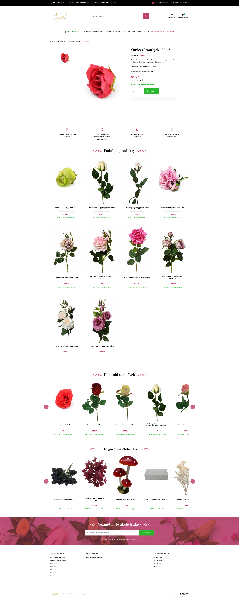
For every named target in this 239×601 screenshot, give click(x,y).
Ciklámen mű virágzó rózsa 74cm (137, 277)
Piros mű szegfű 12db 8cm (64, 425)
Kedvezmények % (157, 31)
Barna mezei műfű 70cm (186, 499)
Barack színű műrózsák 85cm (66, 346)
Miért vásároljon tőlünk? (57, 558)
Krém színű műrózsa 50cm (125, 425)
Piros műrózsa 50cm (95, 425)
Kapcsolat (53, 564)
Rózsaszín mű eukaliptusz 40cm (94, 499)
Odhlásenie (134, 539)
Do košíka (152, 91)
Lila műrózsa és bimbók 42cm (66, 277)
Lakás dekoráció (119, 31)
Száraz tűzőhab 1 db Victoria (156, 499)
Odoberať (147, 532)
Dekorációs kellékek (134, 31)
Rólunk (52, 570)
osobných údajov (125, 539)
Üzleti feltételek (55, 573)
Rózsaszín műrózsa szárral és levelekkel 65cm (137, 208)
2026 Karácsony (73, 31)
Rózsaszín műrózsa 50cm (187, 425)
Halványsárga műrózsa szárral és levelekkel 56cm (102, 208)
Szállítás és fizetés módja (58, 561)
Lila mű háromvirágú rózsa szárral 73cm (172, 277)
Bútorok (146, 31)
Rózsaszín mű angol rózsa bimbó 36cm (173, 208)
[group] (65, 409)
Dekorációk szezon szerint (92, 31)
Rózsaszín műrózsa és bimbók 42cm (101, 277)
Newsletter (53, 576)
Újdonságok (170, 31)
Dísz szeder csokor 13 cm (63, 499)
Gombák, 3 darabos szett (125, 499)
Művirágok (107, 31)
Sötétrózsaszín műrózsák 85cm (102, 346)
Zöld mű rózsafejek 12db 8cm (66, 208)
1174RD (142, 55)
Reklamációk (54, 567)
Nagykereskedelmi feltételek (94, 558)
